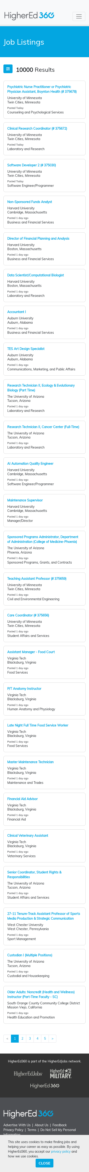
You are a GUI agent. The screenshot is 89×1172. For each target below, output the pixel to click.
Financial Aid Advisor (22, 799)
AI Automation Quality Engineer (30, 464)
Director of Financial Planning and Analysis (38, 238)
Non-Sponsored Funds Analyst (29, 202)
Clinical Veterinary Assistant (27, 835)
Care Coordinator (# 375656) (28, 615)
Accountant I (16, 312)
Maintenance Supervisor (25, 500)
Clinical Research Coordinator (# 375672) (37, 128)
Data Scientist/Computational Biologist (35, 275)
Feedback (59, 1125)
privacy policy (61, 1151)
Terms (31, 1130)
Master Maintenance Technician (30, 762)
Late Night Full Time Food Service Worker (37, 725)
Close (44, 1163)
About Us (41, 1125)
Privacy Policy (13, 1130)
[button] (8, 68)
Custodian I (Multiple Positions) (29, 955)
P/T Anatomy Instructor (24, 689)
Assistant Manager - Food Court (31, 652)
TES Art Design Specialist (25, 349)
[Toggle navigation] (79, 16)
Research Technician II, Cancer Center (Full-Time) (43, 427)
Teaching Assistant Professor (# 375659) (36, 579)
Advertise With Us (17, 1125)
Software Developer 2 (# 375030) (31, 165)
